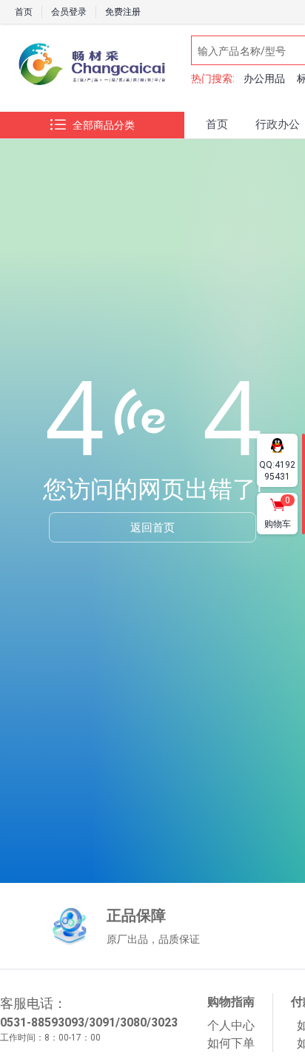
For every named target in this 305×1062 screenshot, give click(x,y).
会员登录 (69, 12)
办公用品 (264, 78)
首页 (24, 12)
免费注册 (123, 12)
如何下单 (231, 1043)
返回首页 (152, 527)
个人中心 (231, 1025)
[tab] (217, 125)
